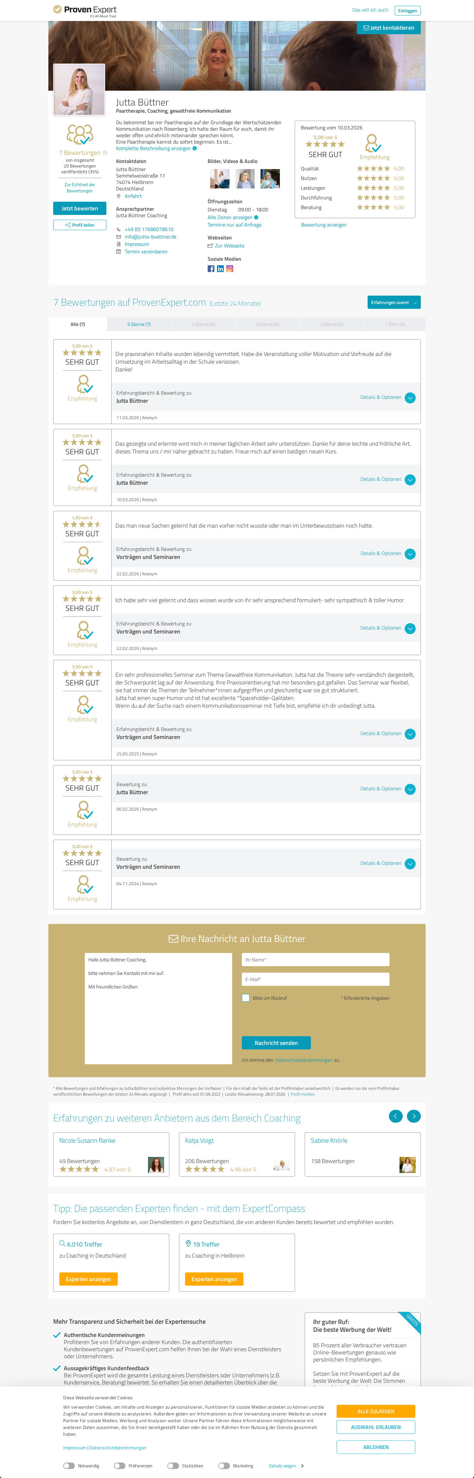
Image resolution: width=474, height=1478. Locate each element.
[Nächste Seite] (414, 1116)
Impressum (74, 1448)
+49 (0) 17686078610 (149, 229)
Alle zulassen (376, 1411)
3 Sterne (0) (267, 324)
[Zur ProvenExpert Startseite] (84, 12)
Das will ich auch (370, 9)
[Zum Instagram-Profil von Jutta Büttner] (231, 271)
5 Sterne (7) (139, 324)
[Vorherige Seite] (396, 1116)
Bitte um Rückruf (270, 998)
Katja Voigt (199, 1140)
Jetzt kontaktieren (391, 27)
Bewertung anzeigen (324, 224)
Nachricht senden (276, 1042)
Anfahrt (133, 195)
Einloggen (407, 10)
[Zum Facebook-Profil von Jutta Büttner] (212, 271)
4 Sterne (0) (203, 324)
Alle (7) (78, 324)
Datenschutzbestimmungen (118, 1448)
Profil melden (303, 1094)
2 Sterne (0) (331, 324)
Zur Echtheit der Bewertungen (79, 187)
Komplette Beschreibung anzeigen (153, 148)
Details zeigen (282, 1466)
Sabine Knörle (329, 1140)
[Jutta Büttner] (79, 89)
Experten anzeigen (88, 1279)
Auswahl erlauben (376, 1427)
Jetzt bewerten (80, 208)
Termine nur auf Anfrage (235, 224)
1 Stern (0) (395, 324)
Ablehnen (376, 1447)
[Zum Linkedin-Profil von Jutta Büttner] (221, 271)
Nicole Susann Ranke (87, 1140)
